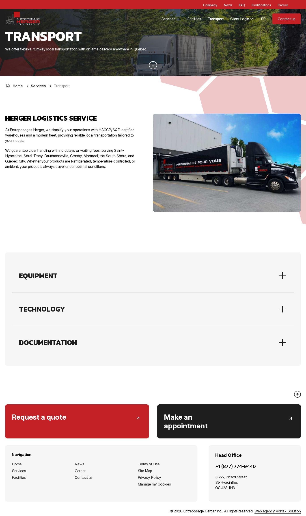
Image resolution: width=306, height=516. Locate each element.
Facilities (194, 19)
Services (168, 19)
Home (17, 464)
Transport (216, 19)
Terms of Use (149, 464)
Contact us (286, 19)
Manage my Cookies (154, 484)
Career (283, 5)
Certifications (261, 5)
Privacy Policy (149, 477)
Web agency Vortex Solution (277, 511)
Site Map (145, 470)
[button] (153, 276)
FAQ (242, 5)
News (228, 5)
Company (210, 5)
